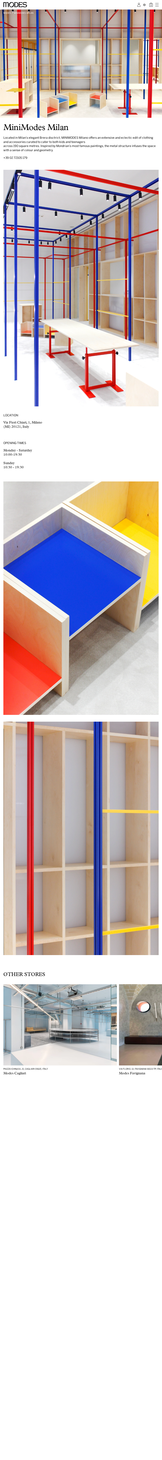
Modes (7, 13)
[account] (138, 5)
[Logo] (15, 4)
